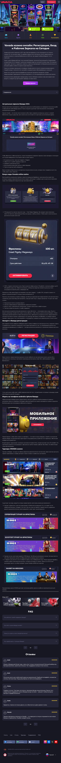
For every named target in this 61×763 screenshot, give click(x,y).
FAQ (39, 735)
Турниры (23, 735)
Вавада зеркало (30, 83)
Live (11, 735)
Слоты (6, 735)
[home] (6, 2)
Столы (16, 735)
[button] (59, 18)
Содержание (32, 735)
